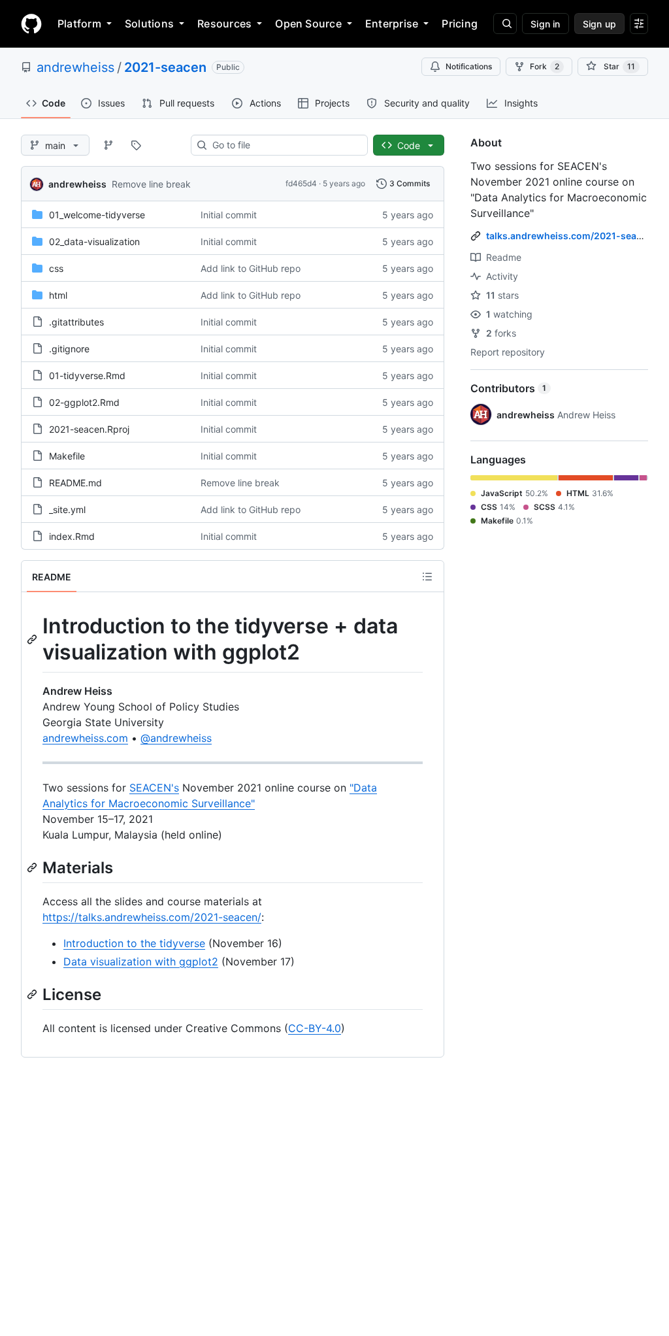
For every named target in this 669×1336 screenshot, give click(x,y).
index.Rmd (72, 536)
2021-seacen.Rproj (89, 429)
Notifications (469, 66)
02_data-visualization (94, 241)
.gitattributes (76, 321)
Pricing (460, 23)
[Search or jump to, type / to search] (505, 23)
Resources (224, 23)
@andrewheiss (176, 737)
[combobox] (284, 145)
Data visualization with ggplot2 (140, 961)
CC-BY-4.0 (314, 1028)
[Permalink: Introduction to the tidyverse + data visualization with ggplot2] (33, 639)
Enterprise (391, 23)
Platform (79, 23)
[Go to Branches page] (108, 145)
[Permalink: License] (33, 994)
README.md (75, 482)
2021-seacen (165, 67)
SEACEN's (154, 787)
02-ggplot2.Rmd (84, 402)
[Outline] (427, 576)
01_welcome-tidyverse (97, 214)
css (56, 268)
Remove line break (151, 184)
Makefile (67, 455)
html (58, 295)
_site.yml (67, 509)
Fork (544, 66)
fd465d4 (301, 183)
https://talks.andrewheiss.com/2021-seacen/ (151, 917)
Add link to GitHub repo (251, 268)
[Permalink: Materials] (33, 867)
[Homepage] (31, 23)
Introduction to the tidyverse (134, 943)
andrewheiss (75, 67)
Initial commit (229, 214)
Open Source (308, 23)
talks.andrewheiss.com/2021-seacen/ (571, 235)
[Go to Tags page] (136, 145)
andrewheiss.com (85, 737)
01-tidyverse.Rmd (87, 375)
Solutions (149, 23)
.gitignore (69, 348)
